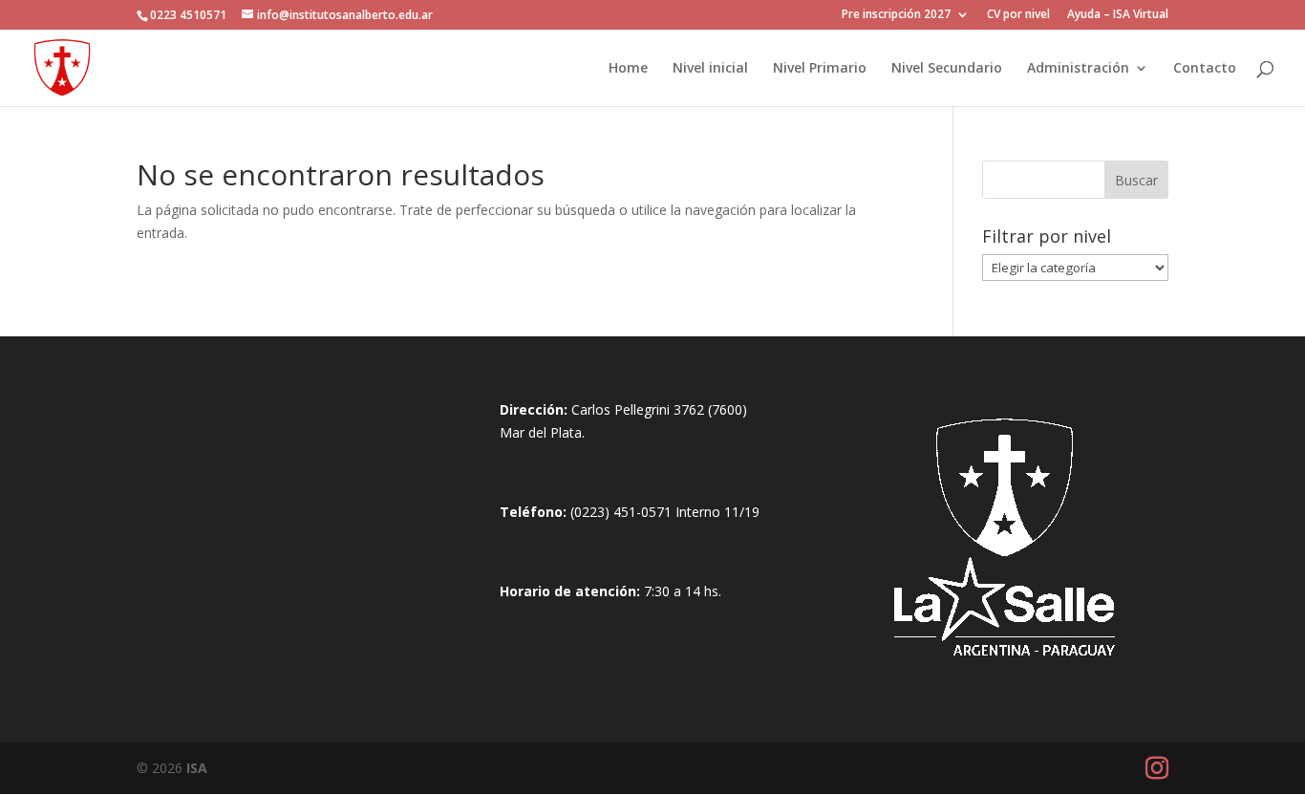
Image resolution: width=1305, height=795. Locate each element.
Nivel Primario (819, 68)
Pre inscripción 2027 (896, 15)
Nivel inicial (710, 68)
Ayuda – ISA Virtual (1117, 15)
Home (628, 68)
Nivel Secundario (946, 68)
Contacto (1204, 68)
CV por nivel (1018, 15)
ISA (196, 768)
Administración (1078, 68)
